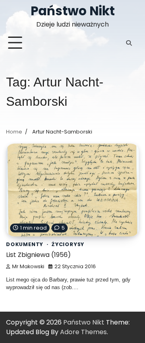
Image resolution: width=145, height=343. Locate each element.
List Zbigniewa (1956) (38, 254)
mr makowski (28, 266)
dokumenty (24, 244)
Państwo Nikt (73, 11)
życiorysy (68, 244)
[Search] (129, 43)
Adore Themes (83, 332)
